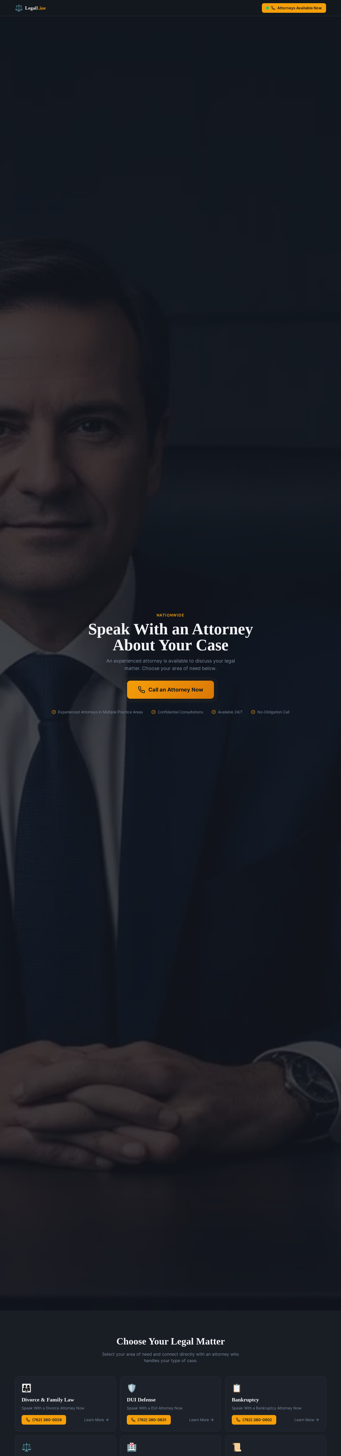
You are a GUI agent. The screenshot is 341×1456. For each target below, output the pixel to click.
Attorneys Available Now (299, 8)
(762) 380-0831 (152, 1419)
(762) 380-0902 (257, 1419)
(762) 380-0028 (47, 1419)
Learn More (94, 1419)
